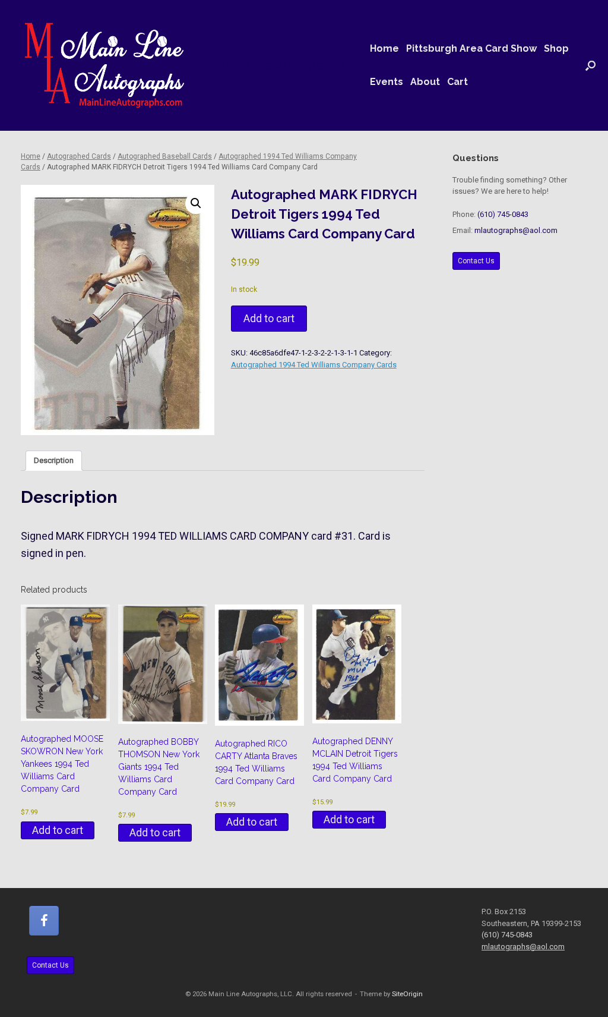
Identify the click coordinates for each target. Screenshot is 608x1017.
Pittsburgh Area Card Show (471, 48)
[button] (590, 65)
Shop (556, 48)
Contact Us (476, 261)
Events (386, 81)
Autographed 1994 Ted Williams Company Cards (314, 364)
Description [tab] (54, 460)
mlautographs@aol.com (516, 230)
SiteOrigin (407, 994)
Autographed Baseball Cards (165, 156)
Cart (457, 81)
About (425, 81)
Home (384, 48)
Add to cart (268, 318)
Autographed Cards (79, 156)
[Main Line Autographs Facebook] (44, 921)
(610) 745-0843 (502, 214)
